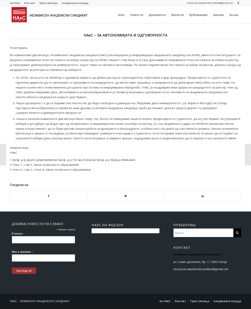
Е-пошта (18, 233)
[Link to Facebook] (238, 3)
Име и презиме (22, 252)
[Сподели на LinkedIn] (202, 196)
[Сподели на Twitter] (125, 196)
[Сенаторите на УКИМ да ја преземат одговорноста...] (248, 154)
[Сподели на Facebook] (48, 196)
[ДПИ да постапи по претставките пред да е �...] (3, 154)
